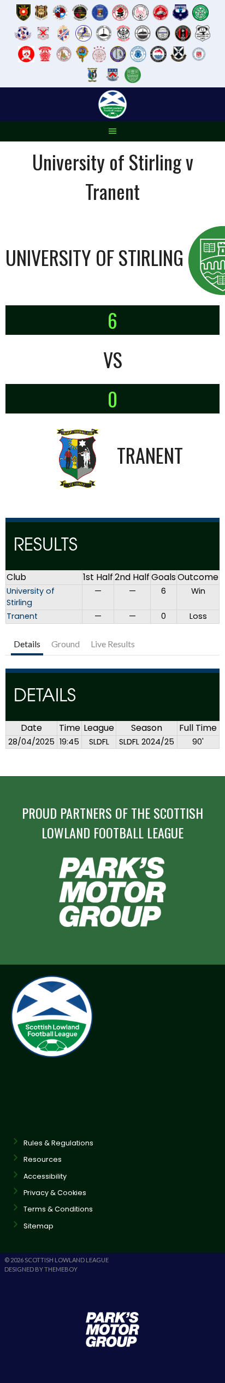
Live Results (113, 644)
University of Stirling (31, 597)
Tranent (22, 616)
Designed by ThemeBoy (41, 1269)
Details (27, 644)
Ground (65, 644)
